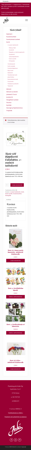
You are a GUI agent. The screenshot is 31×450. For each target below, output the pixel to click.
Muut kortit (10, 70)
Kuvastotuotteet (17, 193)
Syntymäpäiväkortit (14, 56)
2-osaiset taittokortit (15, 192)
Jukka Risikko (11, 77)
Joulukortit (9, 97)
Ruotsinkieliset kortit (13, 79)
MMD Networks (13, 447)
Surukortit (11, 50)
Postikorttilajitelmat (13, 68)
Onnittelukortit (11, 64)
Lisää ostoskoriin (17, 185)
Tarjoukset (10, 86)
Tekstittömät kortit (12, 75)
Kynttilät (8, 105)
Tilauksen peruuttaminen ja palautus (15, 417)
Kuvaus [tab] (8, 199)
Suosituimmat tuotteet (13, 39)
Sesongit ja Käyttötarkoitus (14, 108)
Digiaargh (24, 447)
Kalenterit (9, 34)
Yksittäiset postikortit (13, 83)
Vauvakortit (12, 54)
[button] (26, 20)
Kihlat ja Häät (12, 48)
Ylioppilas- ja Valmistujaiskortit (16, 52)
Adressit (8, 89)
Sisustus (8, 102)
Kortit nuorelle (8, 193)
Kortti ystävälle (11, 66)
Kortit (22, 192)
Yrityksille (9, 110)
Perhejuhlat (8, 195)
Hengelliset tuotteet (12, 100)
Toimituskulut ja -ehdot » (15, 413)
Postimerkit (10, 81)
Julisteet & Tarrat (11, 94)
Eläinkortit (10, 72)
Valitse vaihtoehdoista (15, 297)
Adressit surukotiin (12, 92)
